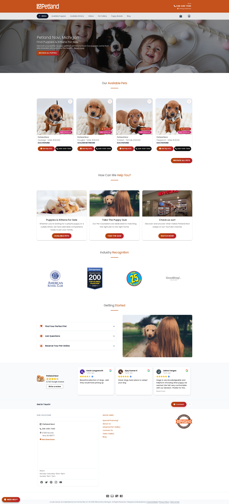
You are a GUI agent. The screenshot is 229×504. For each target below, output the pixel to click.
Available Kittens (77, 16)
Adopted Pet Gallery (111, 427)
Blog (128, 16)
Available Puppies (59, 16)
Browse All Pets (181, 160)
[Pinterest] (51, 482)
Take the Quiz (114, 236)
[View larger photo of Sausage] (70, 101)
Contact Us (108, 430)
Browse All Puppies (48, 53)
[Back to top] (189, 404)
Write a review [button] (55, 386)
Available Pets (61, 236)
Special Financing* (111, 420)
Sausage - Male (49, 140)
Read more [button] (160, 391)
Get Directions (48, 439)
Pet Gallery (102, 16)
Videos (91, 16)
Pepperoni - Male (168, 140)
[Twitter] (46, 482)
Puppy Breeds (117, 16)
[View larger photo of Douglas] (110, 101)
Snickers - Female (129, 140)
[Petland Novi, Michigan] (48, 6)
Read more (79, 48)
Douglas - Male (88, 140)
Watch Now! (167, 236)
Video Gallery (108, 433)
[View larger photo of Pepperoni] (189, 101)
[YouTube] (61, 482)
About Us (107, 424)
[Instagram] (56, 482)
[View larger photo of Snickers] (149, 101)
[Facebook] (42, 482)
